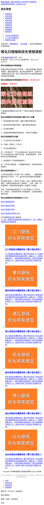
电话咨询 (8, 483)
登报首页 (8, 14)
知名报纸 (8, 23)
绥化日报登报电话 (8, 202)
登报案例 (8, 29)
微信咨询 (8, 485)
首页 (7, 481)
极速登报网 (9, 57)
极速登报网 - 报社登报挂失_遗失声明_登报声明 (18, 2)
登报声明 (8, 18)
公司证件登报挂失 (12, 35)
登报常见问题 (10, 40)
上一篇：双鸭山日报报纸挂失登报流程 (15, 219)
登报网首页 (13, 44)
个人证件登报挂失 (12, 38)
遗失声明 (8, 20)
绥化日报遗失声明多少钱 (10, 213)
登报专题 (8, 27)
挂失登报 (8, 16)
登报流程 (8, 25)
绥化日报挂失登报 (8, 205)
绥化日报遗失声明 (8, 209)
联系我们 (8, 31)
